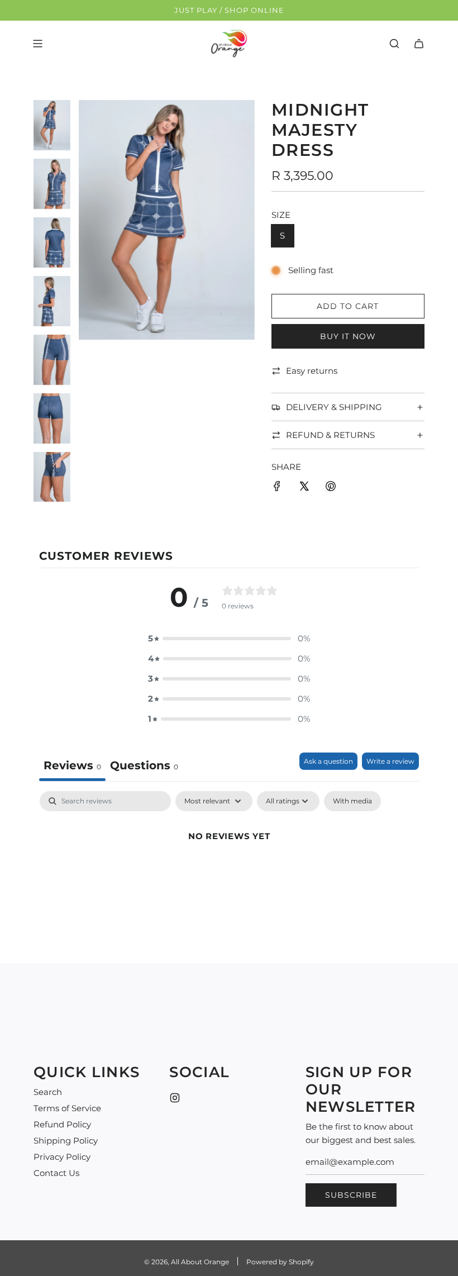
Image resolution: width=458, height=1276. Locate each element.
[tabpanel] (229, 874)
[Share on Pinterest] (330, 488)
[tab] (144, 767)
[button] (229, 638)
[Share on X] (304, 488)
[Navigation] (37, 43)
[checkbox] (352, 801)
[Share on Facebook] (277, 488)
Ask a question (328, 761)
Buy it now (348, 336)
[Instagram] (175, 1097)
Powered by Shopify (280, 1262)
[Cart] (419, 43)
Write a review (390, 761)
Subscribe (351, 1195)
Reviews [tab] (72, 765)
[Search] (394, 43)
